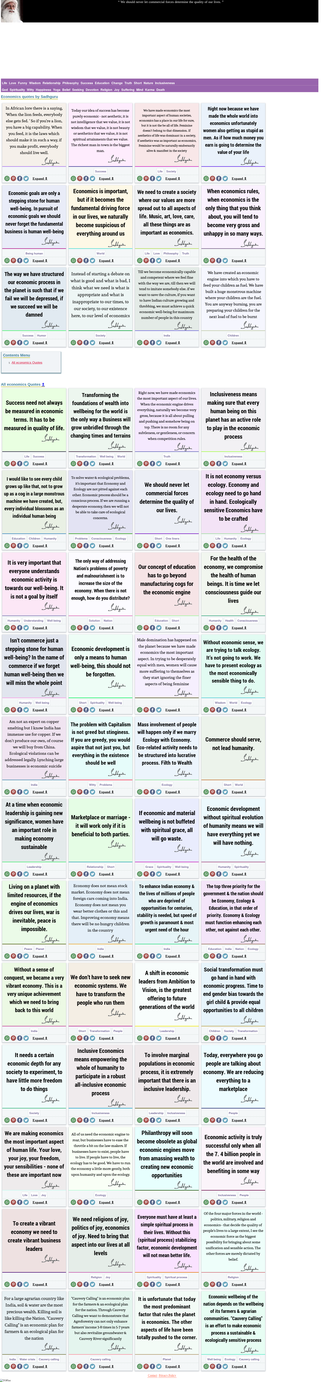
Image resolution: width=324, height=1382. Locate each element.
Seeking (78, 89)
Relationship (52, 83)
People (117, 1031)
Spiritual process (176, 1277)
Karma (149, 89)
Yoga (56, 89)
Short (138, 83)
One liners (172, 538)
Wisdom (35, 83)
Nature (148, 83)
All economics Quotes (27, 362)
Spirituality (17, 89)
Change (117, 83)
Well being (106, 456)
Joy (116, 89)
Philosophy (70, 83)
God (5, 89)
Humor (41, 335)
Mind (139, 89)
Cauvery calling (49, 1359)
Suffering (127, 89)
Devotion (92, 89)
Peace (28, 949)
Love (12, 83)
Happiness (43, 89)
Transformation (86, 456)
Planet (40, 949)
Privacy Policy (167, 1375)
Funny (22, 83)
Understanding (33, 620)
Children (233, 335)
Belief (66, 89)
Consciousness (101, 538)
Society (171, 171)
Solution (94, 620)
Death (160, 89)
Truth (128, 83)
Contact (152, 1375)
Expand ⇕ (40, 178)
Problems (81, 538)
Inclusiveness (165, 83)
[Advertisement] (159, 50)
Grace (149, 867)
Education (102, 83)
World (100, 253)
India (167, 335)
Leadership (34, 867)
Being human (34, 253)
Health (229, 620)
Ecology (120, 538)
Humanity (50, 538)
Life (4, 83)
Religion (106, 89)
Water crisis (27, 1359)
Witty (30, 89)
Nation (108, 620)
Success (87, 83)
